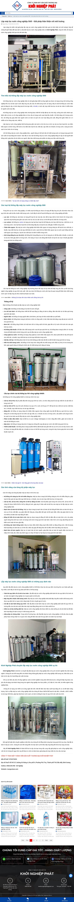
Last (51, 840)
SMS (28, 900)
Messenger (65, 900)
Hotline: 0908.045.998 (13, 859)
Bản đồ (46, 900)
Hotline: (28, 884)
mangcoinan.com (12, 769)
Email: (45, 884)
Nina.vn (50, 895)
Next (46, 840)
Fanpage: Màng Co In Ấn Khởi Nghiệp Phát (61, 860)
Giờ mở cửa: (64, 884)
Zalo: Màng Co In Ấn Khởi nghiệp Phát (37, 860)
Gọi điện (9, 900)
